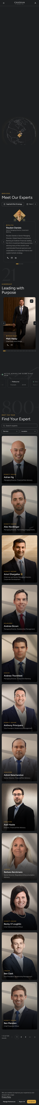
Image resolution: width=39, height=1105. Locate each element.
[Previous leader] (4, 323)
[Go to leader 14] (24, 350)
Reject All (22, 1101)
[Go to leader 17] (29, 350)
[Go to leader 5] (11, 350)
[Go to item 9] (25, 178)
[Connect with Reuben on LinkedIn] (15, 257)
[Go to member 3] (21, 263)
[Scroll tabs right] (35, 204)
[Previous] (4, 161)
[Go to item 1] (12, 178)
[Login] (35, 3)
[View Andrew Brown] (19, 172)
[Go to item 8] (24, 178)
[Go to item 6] (21, 178)
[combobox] (10, 431)
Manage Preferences (9, 1101)
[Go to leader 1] (4, 350)
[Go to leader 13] (23, 350)
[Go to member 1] (17, 263)
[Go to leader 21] (35, 350)
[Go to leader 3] (8, 350)
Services (9, 111)
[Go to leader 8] (15, 350)
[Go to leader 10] (18, 350)
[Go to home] (19, 3)
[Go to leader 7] (14, 350)
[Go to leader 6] (12, 350)
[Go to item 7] (22, 178)
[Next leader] (35, 323)
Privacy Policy (6, 1097)
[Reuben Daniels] (19, 215)
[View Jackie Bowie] (15, 172)
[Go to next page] (34, 1037)
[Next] (35, 161)
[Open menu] (4, 3)
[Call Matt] (8, 345)
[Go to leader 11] (20, 350)
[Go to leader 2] (6, 350)
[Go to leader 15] (26, 350)
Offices (22, 111)
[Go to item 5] (19, 178)
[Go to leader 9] (17, 350)
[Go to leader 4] (9, 350)
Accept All (31, 1101)
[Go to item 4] (18, 178)
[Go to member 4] (22, 263)
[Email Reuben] (12, 257)
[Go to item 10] (27, 178)
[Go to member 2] (19, 263)
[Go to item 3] (16, 178)
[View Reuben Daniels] (8, 172)
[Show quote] (31, 301)
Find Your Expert (19, 61)
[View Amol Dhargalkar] (12, 172)
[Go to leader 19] (32, 350)
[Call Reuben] (8, 257)
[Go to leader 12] (21, 350)
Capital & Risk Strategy (14, 204)
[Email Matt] (11, 345)
